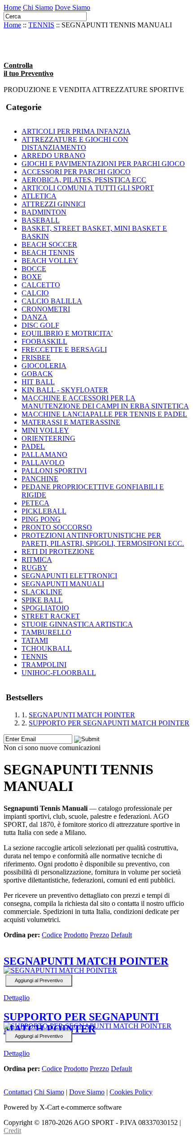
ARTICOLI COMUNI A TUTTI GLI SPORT (88, 188)
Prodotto (76, 935)
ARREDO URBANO (53, 155)
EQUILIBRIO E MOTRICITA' (67, 333)
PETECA (35, 503)
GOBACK (37, 374)
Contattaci (18, 1092)
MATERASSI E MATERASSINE (71, 422)
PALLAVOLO (43, 462)
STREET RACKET (51, 616)
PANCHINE (40, 479)
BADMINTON (44, 212)
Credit (12, 1130)
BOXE (32, 277)
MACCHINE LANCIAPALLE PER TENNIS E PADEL (104, 414)
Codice (52, 935)
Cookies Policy (131, 1092)
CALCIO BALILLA (52, 301)
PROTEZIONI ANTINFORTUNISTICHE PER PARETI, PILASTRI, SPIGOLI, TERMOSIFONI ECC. (103, 539)
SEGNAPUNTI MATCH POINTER (82, 715)
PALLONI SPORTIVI (54, 470)
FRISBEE (36, 357)
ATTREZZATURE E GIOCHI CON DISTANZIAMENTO (75, 143)
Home (12, 7)
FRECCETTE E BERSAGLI (64, 349)
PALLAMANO (44, 454)
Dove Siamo (72, 7)
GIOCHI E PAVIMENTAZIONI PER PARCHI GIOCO (103, 163)
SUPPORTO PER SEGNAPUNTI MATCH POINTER (109, 723)
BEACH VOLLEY (50, 260)
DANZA (35, 317)
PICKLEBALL (44, 511)
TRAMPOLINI (44, 664)
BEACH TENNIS (48, 252)
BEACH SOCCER (49, 244)
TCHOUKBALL (47, 648)
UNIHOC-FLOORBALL (59, 672)
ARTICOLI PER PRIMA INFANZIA (76, 131)
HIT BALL (38, 382)
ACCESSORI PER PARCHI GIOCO (76, 172)
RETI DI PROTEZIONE (58, 551)
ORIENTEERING (48, 438)
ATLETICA (39, 196)
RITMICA (37, 559)
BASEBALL (41, 220)
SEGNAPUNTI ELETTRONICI (69, 576)
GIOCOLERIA (44, 365)
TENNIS (41, 25)
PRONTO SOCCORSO (57, 527)
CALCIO (35, 293)
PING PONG (41, 519)
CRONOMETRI (46, 309)
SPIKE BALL (42, 600)
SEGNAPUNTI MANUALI (63, 584)
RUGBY (35, 567)
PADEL (33, 446)
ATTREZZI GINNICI (53, 204)
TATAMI (35, 640)
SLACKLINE (42, 592)
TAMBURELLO (46, 632)
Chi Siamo (38, 7)
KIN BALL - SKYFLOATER (65, 390)
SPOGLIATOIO (45, 608)
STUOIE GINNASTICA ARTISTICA (77, 624)
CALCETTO (41, 285)
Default (121, 935)
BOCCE (34, 268)
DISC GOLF (40, 325)
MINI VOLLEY (45, 430)
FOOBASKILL (44, 341)
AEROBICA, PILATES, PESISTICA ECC (84, 180)
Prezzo (99, 935)
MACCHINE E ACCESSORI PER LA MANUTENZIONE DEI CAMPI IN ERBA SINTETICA (105, 402)
